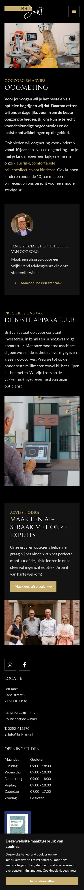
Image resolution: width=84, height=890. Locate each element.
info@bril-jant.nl (20, 734)
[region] (42, 862)
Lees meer (70, 870)
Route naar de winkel (20, 719)
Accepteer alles (42, 881)
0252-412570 (18, 728)
